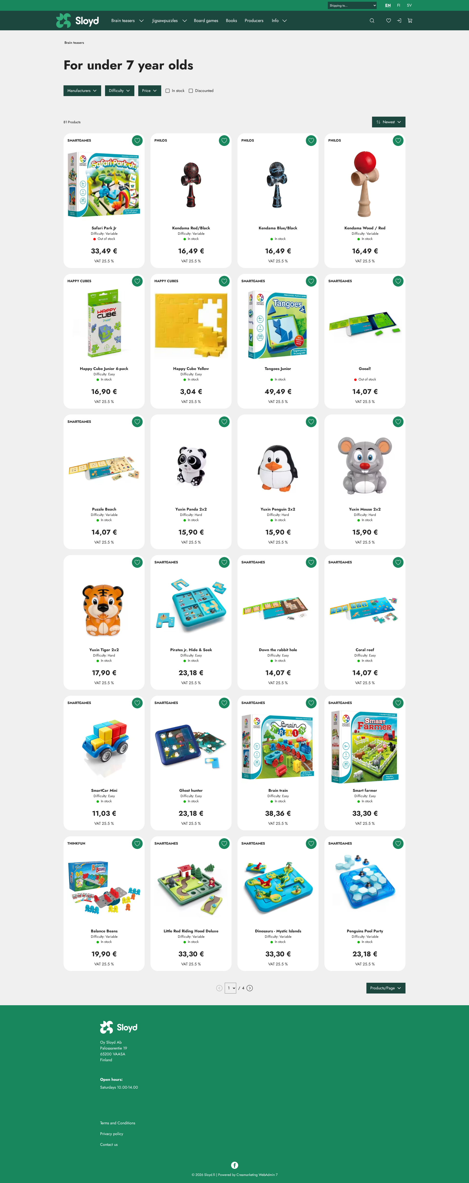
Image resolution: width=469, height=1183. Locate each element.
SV (409, 5)
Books (231, 20)
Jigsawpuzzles (165, 20)
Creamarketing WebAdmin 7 (256, 1174)
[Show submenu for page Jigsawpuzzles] (184, 20)
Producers (254, 20)
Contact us (108, 1144)
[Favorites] (388, 20)
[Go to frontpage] (78, 20)
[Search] (372, 20)
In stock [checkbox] (178, 90)
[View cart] (410, 20)
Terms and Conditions (117, 1123)
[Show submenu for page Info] (284, 20)
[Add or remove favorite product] (137, 140)
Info (275, 20)
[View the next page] (249, 988)
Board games (206, 20)
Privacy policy (111, 1134)
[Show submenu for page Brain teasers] (141, 20)
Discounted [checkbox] (204, 90)
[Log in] (399, 20)
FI (398, 5)
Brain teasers (123, 20)
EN (388, 5)
